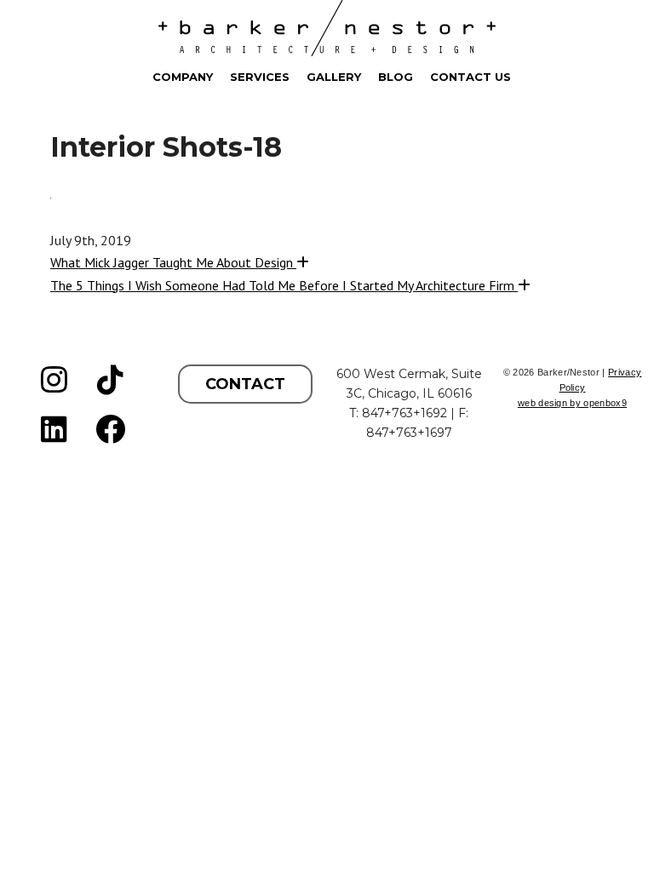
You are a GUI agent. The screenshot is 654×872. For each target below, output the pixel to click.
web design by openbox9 (572, 403)
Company (182, 76)
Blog (395, 76)
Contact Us (470, 76)
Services (260, 76)
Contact (245, 384)
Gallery (334, 76)
